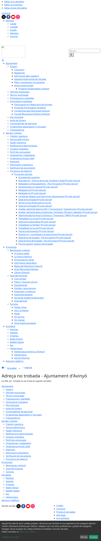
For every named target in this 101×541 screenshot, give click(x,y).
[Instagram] (18, 16)
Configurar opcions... (11, 537)
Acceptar (93, 537)
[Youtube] (13, 16)
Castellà (14, 26)
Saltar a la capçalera (14, 1)
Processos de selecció (16, 459)
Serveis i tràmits (9, 421)
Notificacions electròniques (19, 433)
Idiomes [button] (10, 20)
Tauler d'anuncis (14, 430)
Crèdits (59, 505)
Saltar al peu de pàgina (15, 7)
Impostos (10, 449)
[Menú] (3, 60)
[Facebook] (8, 16)
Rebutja (83, 537)
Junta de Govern (14, 408)
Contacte (6, 13)
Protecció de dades (65, 512)
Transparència (13, 418)
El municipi (7, 462)
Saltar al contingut (13, 4)
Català (13, 23)
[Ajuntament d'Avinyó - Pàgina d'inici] (13, 51)
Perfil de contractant (16, 440)
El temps (10, 484)
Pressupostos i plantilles (18, 398)
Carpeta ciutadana (15, 437)
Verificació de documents (18, 456)
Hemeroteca (12, 497)
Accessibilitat (62, 518)
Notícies (10, 478)
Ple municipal (12, 405)
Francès (14, 36)
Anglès (13, 30)
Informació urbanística (17, 452)
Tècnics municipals (15, 395)
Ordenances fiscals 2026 (18, 446)
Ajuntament (7, 386)
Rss (7, 494)
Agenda (28, 367)
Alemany (14, 33)
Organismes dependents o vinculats (24, 414)
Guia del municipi (14, 468)
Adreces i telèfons (10, 500)
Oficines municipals (15, 392)
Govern (9, 389)
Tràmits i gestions (14, 424)
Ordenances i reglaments (18, 443)
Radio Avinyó (12, 487)
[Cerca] (71, 55)
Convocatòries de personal (19, 411)
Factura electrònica (15, 427)
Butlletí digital (12, 490)
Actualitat (12, 368)
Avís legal (60, 515)
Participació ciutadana (17, 402)
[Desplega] (19, 368)
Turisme (10, 471)
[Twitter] (4, 16)
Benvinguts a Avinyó (16, 465)
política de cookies (27, 531)
